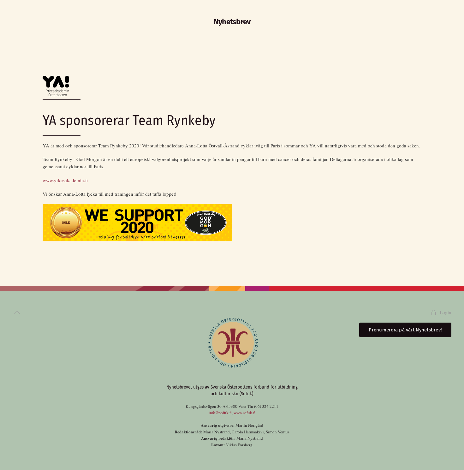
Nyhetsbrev (232, 21)
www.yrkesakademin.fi (65, 180)
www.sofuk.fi (244, 412)
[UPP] (17, 312)
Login (445, 312)
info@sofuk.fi (220, 412)
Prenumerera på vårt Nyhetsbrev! (405, 330)
